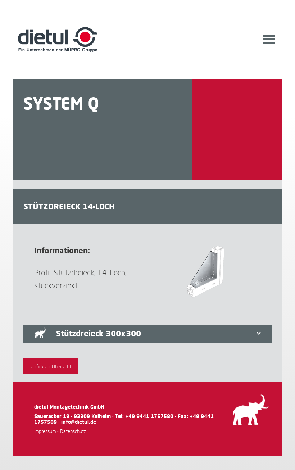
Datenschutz (73, 431)
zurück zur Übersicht (51, 366)
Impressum (45, 431)
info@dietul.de (78, 422)
